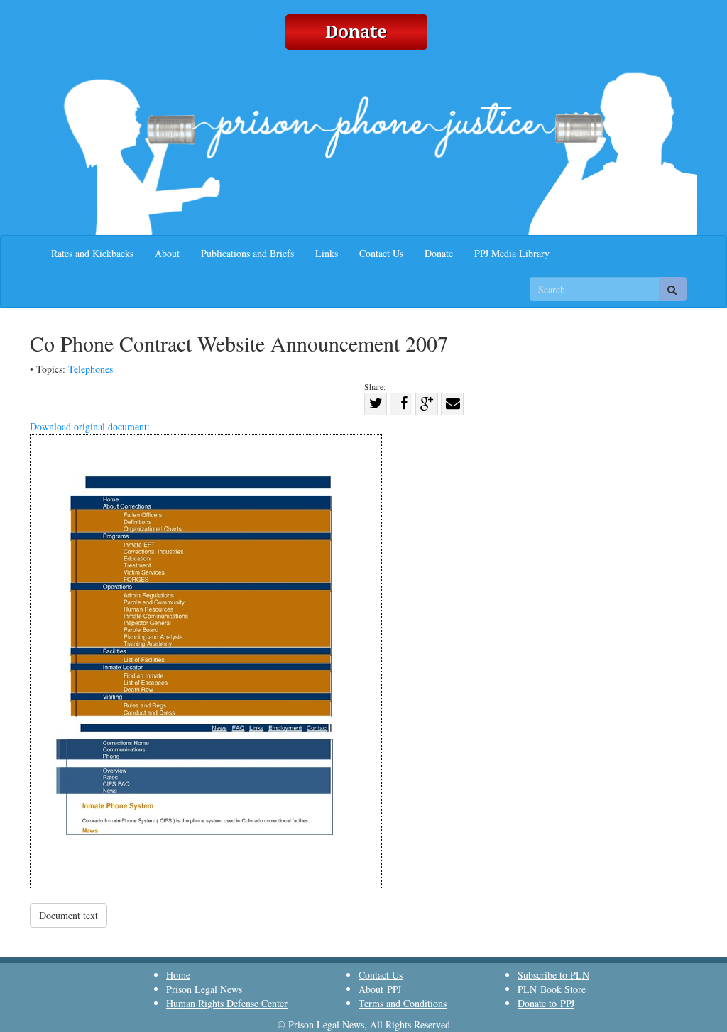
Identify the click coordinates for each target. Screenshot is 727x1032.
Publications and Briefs (247, 253)
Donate (439, 253)
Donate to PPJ (546, 1003)
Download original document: (90, 426)
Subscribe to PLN (553, 975)
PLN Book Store (552, 989)
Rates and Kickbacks (92, 253)
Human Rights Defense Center (227, 1003)
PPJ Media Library (512, 253)
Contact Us (381, 253)
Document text (68, 915)
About (167, 253)
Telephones (90, 369)
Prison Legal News (204, 989)
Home (178, 975)
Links (326, 253)
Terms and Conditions (403, 1003)
